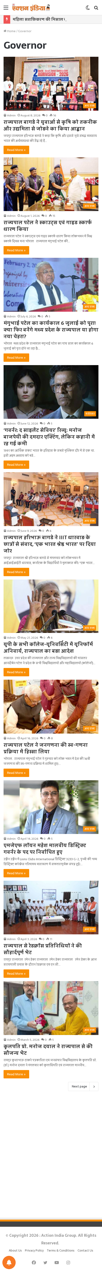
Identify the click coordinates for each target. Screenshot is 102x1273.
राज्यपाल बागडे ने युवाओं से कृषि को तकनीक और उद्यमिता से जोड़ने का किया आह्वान (50, 125)
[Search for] (96, 9)
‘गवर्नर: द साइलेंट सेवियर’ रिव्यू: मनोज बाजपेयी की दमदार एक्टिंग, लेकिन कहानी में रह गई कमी (49, 436)
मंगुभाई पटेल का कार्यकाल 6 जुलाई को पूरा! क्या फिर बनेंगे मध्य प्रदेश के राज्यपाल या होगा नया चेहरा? (51, 329)
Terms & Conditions (60, 1250)
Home (11, 31)
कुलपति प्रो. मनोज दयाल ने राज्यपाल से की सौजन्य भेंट (48, 1050)
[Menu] (6, 9)
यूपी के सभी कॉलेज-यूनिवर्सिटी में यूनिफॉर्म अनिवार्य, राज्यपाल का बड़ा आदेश (48, 648)
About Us (15, 1250)
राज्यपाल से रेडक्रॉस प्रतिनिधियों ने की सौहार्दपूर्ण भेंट (43, 949)
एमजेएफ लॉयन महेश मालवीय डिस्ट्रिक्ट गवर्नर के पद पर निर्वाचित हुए (45, 849)
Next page (79, 1086)
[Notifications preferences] (9, 1262)
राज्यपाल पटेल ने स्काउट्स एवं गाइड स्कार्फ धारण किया (48, 226)
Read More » (16, 149)
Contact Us (85, 1250)
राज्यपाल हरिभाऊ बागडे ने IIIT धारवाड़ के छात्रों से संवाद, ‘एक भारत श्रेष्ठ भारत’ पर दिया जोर (50, 544)
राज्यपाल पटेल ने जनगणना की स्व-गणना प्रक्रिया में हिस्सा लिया (46, 748)
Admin (11, 115)
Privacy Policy (34, 1250)
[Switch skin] (87, 9)
